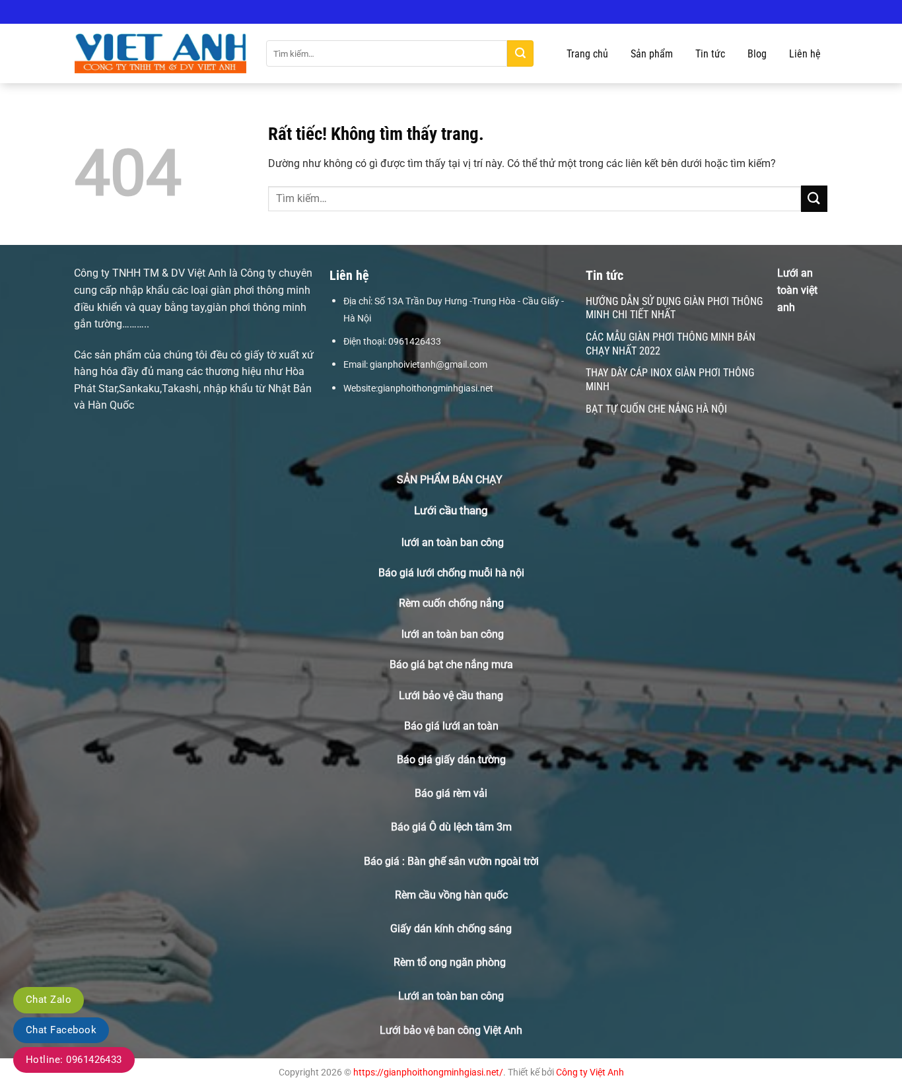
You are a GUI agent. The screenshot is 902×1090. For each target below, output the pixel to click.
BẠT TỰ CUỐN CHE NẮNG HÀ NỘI (656, 409)
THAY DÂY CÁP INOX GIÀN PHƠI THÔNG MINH (670, 379)
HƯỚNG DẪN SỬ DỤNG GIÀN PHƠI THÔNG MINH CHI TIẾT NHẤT (674, 308)
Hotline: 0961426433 (74, 1060)
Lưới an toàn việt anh (797, 290)
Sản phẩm (652, 54)
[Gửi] (520, 53)
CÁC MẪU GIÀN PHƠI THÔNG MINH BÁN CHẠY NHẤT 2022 (670, 344)
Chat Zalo (48, 999)
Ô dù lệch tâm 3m (470, 827)
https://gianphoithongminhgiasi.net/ (428, 1072)
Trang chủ (587, 54)
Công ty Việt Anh (590, 1072)
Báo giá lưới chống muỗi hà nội (451, 572)
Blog (757, 54)
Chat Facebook (61, 1030)
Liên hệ (805, 54)
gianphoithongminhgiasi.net (435, 388)
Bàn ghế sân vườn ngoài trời (473, 861)
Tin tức (710, 54)
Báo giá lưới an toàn (451, 726)
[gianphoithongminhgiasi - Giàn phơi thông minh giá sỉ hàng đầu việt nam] (160, 54)
